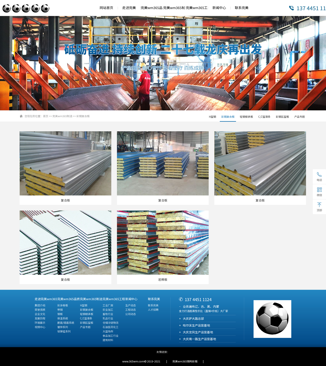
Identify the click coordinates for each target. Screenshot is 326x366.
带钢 (60, 309)
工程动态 (130, 309)
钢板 (60, 314)
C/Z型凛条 (264, 116)
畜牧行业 (108, 314)
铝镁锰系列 (64, 331)
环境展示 (40, 322)
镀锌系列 (62, 327)
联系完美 (241, 7)
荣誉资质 (40, 309)
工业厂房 (108, 305)
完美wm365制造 (62, 116)
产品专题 (299, 116)
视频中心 (40, 327)
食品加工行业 (110, 336)
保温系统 (62, 318)
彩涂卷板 (62, 305)
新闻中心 (219, 7)
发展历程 (40, 318)
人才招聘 (153, 309)
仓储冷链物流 (110, 322)
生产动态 (130, 305)
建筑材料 (108, 340)
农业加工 (108, 309)
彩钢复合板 (83, 116)
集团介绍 (40, 305)
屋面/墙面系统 (65, 322)
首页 (45, 116)
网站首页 (106, 7)
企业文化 (40, 314)
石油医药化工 (110, 327)
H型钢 (212, 116)
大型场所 (108, 331)
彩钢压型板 (282, 116)
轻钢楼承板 (246, 116)
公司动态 (130, 314)
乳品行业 (108, 318)
